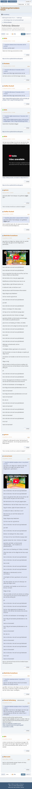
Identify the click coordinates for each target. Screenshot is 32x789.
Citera (27, 55)
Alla (15, 34)
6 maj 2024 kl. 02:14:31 (7, 702)
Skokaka (7, 63)
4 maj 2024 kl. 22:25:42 (7, 437)
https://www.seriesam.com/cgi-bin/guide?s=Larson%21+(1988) (13, 725)
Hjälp (9, 784)
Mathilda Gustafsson (11, 235)
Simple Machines (19, 785)
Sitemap (22, 787)
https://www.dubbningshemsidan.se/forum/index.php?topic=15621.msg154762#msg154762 (16, 99)
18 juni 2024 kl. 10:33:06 (7, 759)
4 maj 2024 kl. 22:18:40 (7, 238)
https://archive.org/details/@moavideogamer (12, 58)
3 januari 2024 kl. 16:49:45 (7, 214)
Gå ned (3, 34)
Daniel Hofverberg (10, 700)
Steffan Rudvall (9, 86)
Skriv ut (28, 34)
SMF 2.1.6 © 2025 (12, 785)
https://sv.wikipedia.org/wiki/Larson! (12, 723)
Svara (23, 34)
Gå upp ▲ (22, 784)
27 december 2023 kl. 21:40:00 (8, 88)
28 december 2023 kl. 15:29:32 (8, 139)
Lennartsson (8, 456)
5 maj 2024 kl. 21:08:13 (7, 675)
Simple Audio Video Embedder (14, 787)
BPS (5, 736)
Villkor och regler (15, 784)
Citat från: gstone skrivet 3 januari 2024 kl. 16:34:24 (16, 218)
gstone (6, 190)
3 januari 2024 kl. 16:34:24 (7, 192)
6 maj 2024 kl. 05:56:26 (7, 739)
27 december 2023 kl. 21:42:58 (8, 112)
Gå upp (3, 774)
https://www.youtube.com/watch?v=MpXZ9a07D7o (15, 177)
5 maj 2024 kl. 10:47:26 (7, 458)
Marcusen (7, 757)
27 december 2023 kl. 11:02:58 (8, 41)
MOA (5, 38)
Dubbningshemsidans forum (9, 9)
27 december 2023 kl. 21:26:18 (8, 66)
